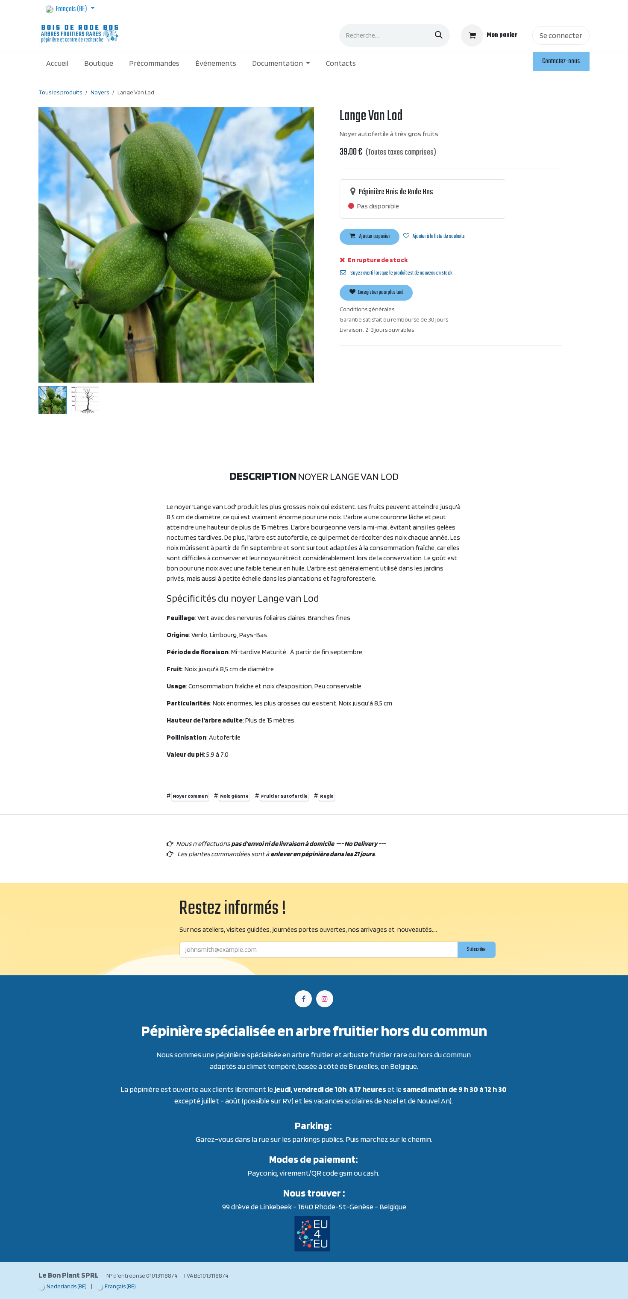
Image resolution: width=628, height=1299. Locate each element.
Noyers (100, 92)
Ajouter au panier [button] (374, 236)
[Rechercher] (439, 35)
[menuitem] (57, 63)
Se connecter (561, 35)
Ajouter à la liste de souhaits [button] (439, 236)
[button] (52, 244)
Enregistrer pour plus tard (380, 292)
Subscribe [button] (476, 949)
